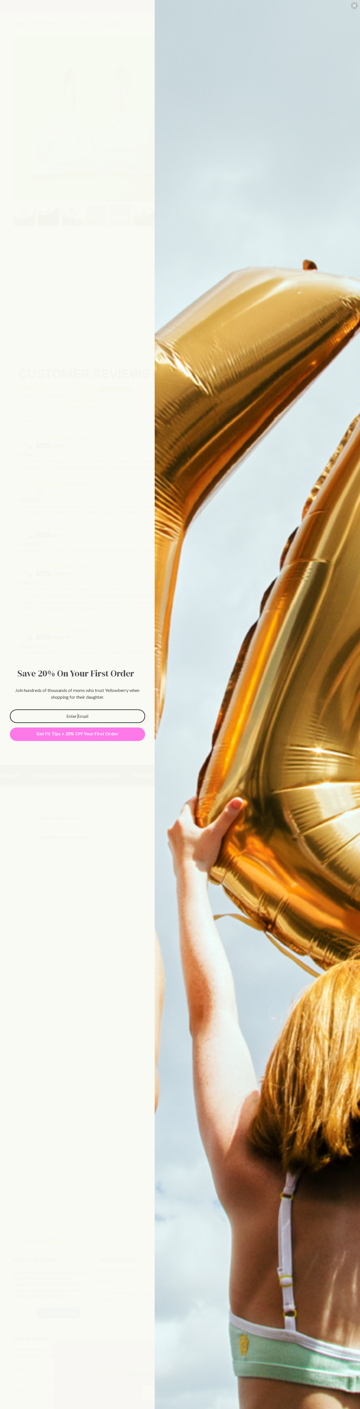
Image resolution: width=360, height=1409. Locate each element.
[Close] (354, 5)
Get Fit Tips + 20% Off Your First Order (77, 733)
